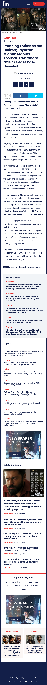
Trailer (9, 305)
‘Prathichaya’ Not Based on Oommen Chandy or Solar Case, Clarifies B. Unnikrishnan (22, 536)
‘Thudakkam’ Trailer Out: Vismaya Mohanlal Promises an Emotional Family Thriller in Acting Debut (24, 310)
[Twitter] (21, 84)
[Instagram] (15, 682)
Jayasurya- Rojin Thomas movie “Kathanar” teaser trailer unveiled (21, 413)
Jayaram (22, 267)
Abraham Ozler (13, 267)
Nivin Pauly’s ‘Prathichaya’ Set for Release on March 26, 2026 (20, 549)
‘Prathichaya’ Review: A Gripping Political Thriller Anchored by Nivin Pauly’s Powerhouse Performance (23, 423)
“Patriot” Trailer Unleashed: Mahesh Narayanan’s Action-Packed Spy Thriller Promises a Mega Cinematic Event (24, 332)
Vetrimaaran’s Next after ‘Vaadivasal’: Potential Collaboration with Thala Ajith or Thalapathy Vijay (12, 651)
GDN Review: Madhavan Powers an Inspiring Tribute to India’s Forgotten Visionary (23, 298)
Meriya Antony (26, 73)
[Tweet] (35, 95)
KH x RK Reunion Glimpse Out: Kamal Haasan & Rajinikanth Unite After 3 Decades (21, 562)
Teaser (9, 317)
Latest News (9, 38)
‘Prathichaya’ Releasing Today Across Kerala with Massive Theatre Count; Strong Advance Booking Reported (22, 505)
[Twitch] (26, 682)
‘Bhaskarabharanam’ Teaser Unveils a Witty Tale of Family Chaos (24, 321)
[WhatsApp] (31, 84)
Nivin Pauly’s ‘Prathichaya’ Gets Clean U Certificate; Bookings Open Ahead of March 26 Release (22, 522)
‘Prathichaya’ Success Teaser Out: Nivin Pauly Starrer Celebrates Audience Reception (22, 404)
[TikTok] (21, 682)
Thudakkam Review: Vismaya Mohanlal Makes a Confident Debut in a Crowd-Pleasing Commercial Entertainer (24, 286)
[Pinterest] (26, 84)
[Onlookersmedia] (5, 3)
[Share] (20, 95)
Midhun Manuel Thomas (34, 267)
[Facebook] (15, 84)
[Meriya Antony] (16, 73)
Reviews (10, 281)
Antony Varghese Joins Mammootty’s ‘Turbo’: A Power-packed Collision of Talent (35, 649)
